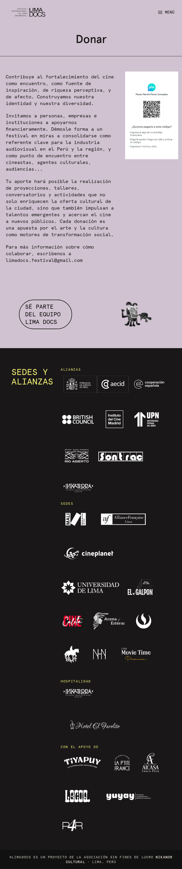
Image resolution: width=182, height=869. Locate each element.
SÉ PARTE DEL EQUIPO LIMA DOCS (43, 314)
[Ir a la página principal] (28, 12)
